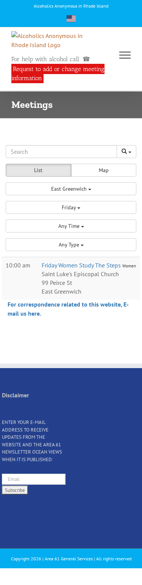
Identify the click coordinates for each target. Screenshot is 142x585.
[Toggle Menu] (125, 55)
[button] (71, 188)
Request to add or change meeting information (58, 73)
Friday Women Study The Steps (82, 265)
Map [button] (104, 170)
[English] (71, 18)
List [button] (38, 170)
